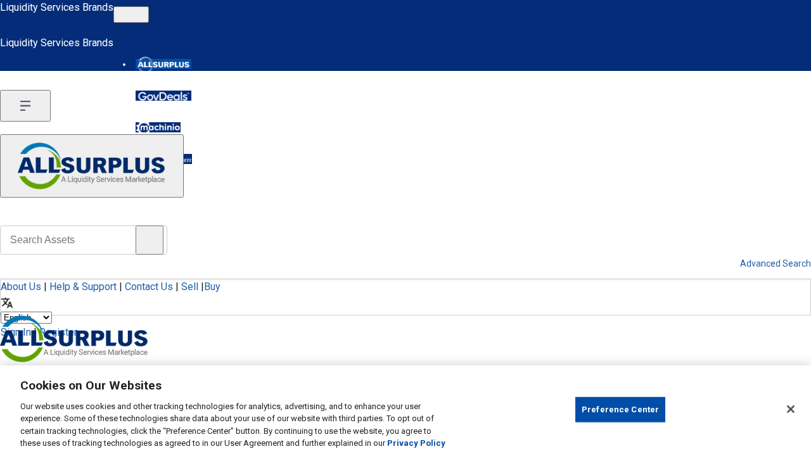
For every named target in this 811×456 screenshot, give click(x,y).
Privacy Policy (416, 443)
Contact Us (149, 287)
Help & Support (83, 287)
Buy (212, 287)
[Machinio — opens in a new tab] (158, 127)
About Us (21, 287)
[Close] (791, 409)
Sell (189, 287)
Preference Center (620, 409)
